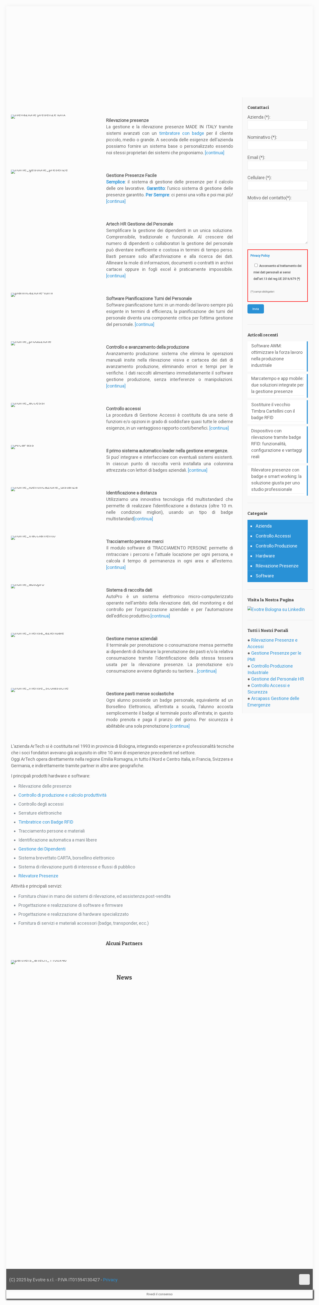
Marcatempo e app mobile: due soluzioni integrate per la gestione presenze (277, 385)
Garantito (156, 188)
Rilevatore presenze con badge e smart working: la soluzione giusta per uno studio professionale (276, 479)
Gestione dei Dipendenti (42, 848)
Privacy (110, 1279)
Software (265, 575)
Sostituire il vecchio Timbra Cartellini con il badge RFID (273, 411)
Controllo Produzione (276, 545)
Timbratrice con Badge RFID (45, 822)
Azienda (264, 526)
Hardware (265, 555)
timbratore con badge (181, 133)
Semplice (115, 181)
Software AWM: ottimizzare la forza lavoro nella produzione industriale (277, 355)
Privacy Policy (260, 255)
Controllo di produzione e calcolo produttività (62, 795)
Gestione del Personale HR (277, 679)
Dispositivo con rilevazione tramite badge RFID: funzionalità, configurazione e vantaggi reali (276, 443)
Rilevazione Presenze (277, 565)
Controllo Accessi (273, 535)
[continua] (214, 152)
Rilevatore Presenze (38, 875)
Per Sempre (157, 194)
